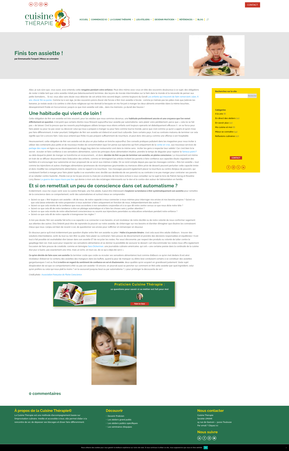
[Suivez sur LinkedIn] (31, 4)
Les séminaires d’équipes (120, 427)
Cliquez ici (213, 425)
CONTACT (252, 5)
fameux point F (189, 151)
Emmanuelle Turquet (28, 59)
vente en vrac (163, 145)
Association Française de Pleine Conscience (62, 274)
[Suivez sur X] (238, 167)
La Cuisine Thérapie (120, 19)
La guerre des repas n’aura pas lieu (57, 179)
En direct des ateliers (225, 118)
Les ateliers (143, 19)
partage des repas (37, 148)
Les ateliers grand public (120, 419)
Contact (236, 158)
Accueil (83, 19)
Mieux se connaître (49, 59)
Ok (206, 447)
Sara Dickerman (95, 246)
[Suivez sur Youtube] (46, 4)
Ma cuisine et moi (223, 127)
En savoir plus (222, 123)
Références (185, 19)
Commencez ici (99, 19)
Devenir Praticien (164, 19)
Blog (200, 19)
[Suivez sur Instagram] (41, 4)
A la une (219, 114)
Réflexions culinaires (225, 136)
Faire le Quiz (139, 304)
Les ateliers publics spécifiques (123, 423)
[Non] (286, 447)
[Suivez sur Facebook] (36, 4)
